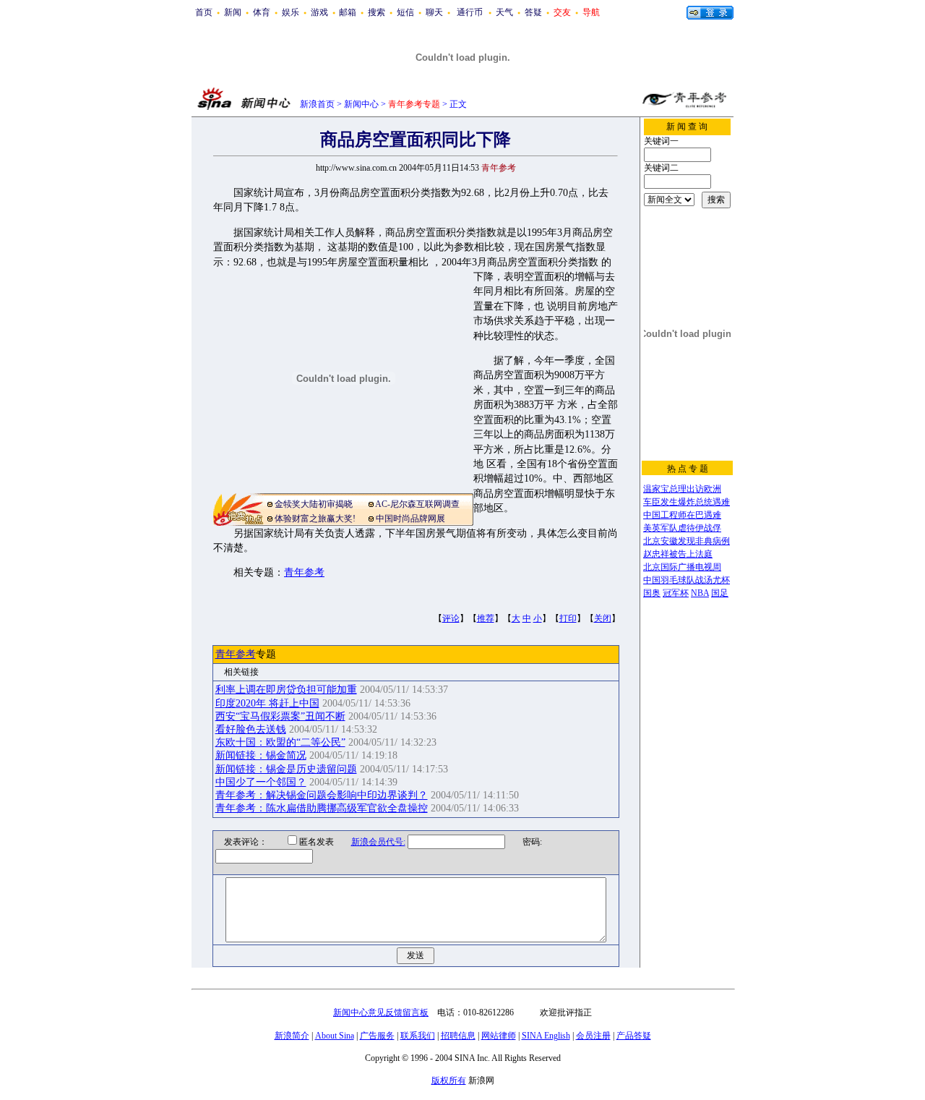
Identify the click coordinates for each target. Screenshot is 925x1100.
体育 (261, 12)
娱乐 (290, 12)
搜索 (376, 12)
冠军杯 (676, 593)
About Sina (334, 1036)
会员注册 (593, 1036)
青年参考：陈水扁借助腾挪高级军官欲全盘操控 (321, 808)
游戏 (319, 12)
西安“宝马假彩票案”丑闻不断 (280, 716)
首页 (203, 12)
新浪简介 (292, 1036)
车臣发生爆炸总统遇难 (686, 502)
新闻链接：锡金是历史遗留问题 (286, 769)
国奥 (652, 593)
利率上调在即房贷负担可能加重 (286, 689)
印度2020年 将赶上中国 (267, 703)
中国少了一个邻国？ (260, 782)
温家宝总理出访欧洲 (682, 489)
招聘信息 (458, 1036)
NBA (700, 593)
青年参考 (304, 572)
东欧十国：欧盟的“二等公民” (280, 742)
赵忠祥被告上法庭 (678, 554)
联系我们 (417, 1036)
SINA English (546, 1036)
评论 (451, 618)
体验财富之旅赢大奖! (315, 518)
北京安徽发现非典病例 (686, 541)
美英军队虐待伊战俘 (682, 528)
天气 (504, 12)
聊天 (434, 12)
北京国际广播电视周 (682, 567)
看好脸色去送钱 (250, 729)
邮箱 (347, 12)
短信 (405, 12)
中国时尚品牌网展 (410, 518)
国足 (719, 593)
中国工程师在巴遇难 (682, 515)
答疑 (533, 12)
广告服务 (377, 1036)
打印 (568, 618)
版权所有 (448, 1080)
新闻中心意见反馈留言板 (381, 1012)
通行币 (470, 12)
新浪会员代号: (378, 842)
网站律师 (498, 1036)
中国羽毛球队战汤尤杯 (686, 580)
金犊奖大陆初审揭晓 (314, 504)
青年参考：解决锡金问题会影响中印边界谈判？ (321, 795)
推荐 (485, 618)
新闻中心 (361, 104)
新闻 (232, 12)
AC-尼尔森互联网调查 (417, 504)
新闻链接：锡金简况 (260, 755)
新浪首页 (317, 104)
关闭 (602, 618)
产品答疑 (633, 1036)
